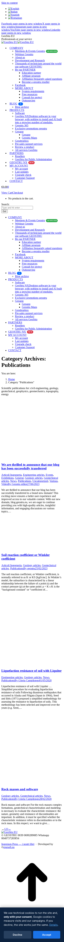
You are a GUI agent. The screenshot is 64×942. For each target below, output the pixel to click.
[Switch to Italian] (13, 11)
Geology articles (33, 477)
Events (49, 474)
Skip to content (9, 2)
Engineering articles (33, 474)
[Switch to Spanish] (13, 14)
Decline (17, 934)
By (17, 484)
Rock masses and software (19, 789)
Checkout (17, 192)
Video (4, 484)
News (13, 481)
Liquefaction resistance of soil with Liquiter (31, 670)
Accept (46, 934)
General (19, 477)
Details (53, 924)
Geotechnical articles (31, 795)
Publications (24, 481)
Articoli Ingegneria (11, 474)
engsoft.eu (9, 847)
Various (53, 481)
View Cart (6, 192)
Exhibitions (7, 477)
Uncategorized (40, 481)
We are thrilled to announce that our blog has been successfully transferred (30, 466)
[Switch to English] (13, 8)
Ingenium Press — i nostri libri (17, 844)
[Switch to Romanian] (15, 17)
